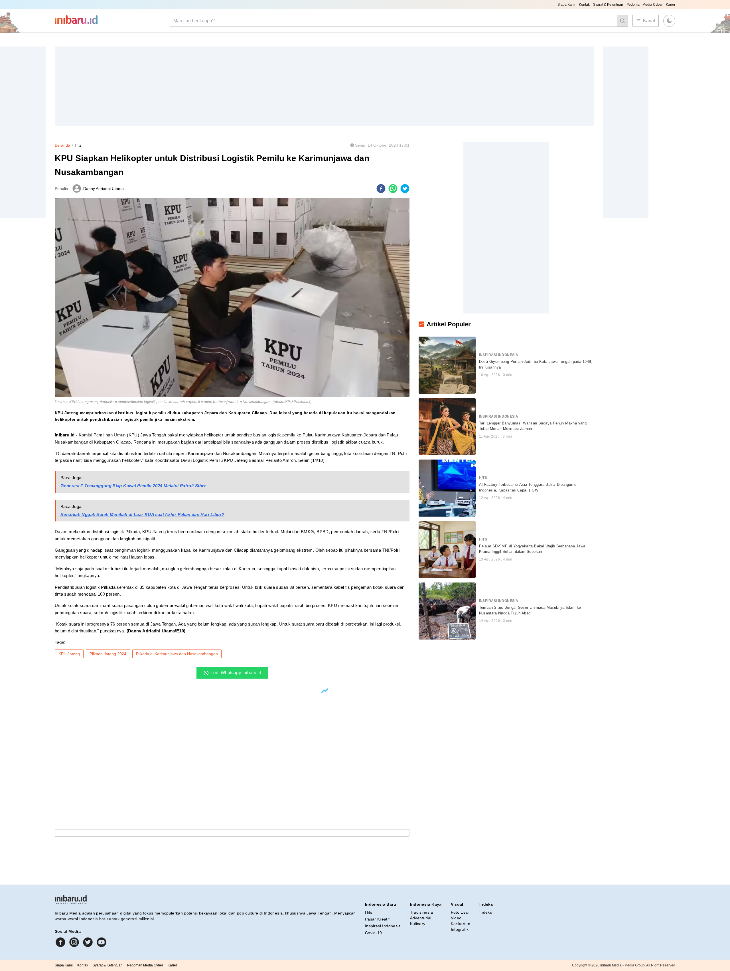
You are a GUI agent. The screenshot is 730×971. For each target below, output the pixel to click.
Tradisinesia (421, 912)
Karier (670, 5)
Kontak (584, 5)
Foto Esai (460, 912)
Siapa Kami (566, 5)
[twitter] (404, 188)
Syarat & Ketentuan (608, 5)
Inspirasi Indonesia (383, 926)
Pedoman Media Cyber (644, 5)
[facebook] (381, 188)
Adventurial (420, 918)
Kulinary (417, 923)
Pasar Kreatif (377, 919)
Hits (78, 145)
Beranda (62, 145)
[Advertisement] (226, 86)
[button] (669, 21)
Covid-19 (373, 932)
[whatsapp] (393, 188)
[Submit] (622, 21)
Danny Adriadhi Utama (103, 188)
